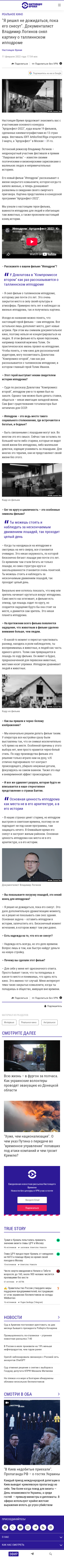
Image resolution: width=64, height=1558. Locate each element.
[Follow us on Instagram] (28, 1527)
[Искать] (50, 1554)
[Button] (19, 64)
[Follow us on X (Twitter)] (13, 1527)
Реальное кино (12, 14)
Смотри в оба (18, 1394)
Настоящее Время (12, 50)
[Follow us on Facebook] (5, 1527)
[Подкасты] (51, 1527)
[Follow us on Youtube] (20, 1527)
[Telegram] (32, 1554)
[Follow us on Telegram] (35, 1527)
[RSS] (43, 1527)
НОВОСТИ (13, 1317)
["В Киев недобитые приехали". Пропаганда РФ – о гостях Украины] (32, 1432)
